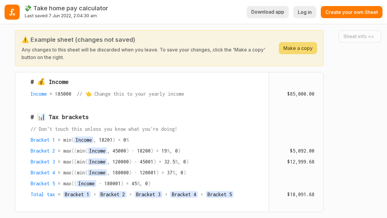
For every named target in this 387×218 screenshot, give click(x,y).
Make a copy (298, 48)
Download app (267, 12)
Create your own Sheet (351, 12)
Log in (305, 12)
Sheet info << (358, 36)
